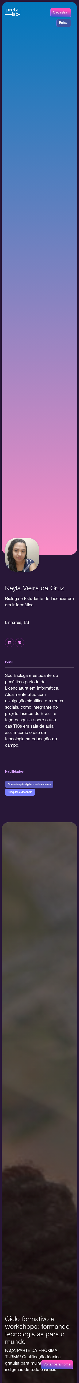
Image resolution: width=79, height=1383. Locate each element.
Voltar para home (57, 1364)
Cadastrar (60, 12)
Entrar (63, 23)
